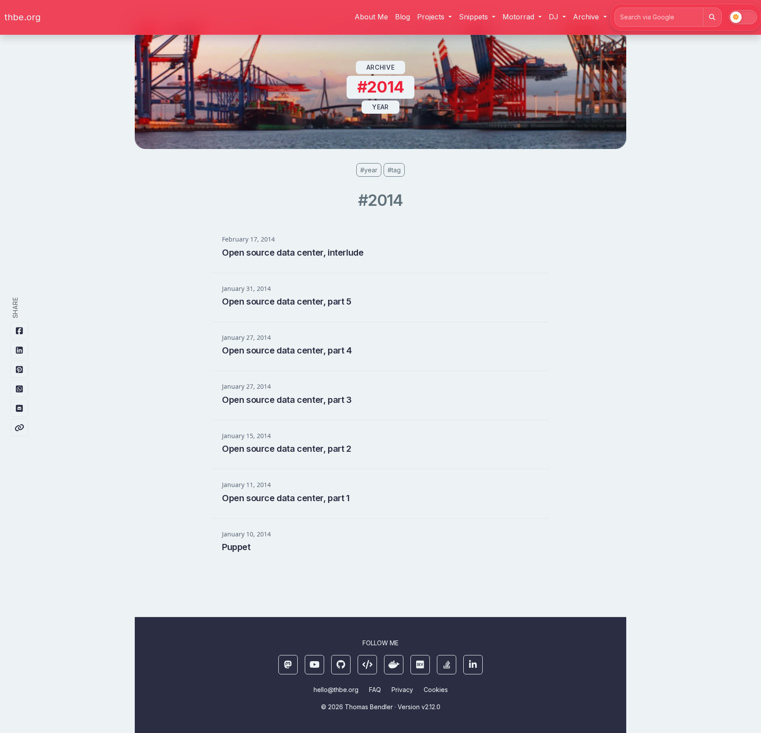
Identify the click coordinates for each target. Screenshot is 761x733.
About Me (371, 16)
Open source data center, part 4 (287, 350)
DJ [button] (555, 16)
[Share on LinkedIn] (19, 350)
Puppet (236, 547)
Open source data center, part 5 (286, 301)
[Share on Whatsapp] (19, 389)
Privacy (402, 689)
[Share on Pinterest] (19, 369)
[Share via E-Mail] (19, 408)
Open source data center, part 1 (286, 498)
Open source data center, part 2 (286, 448)
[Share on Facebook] (19, 330)
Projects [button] (432, 16)
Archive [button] (587, 16)
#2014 (380, 200)
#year (368, 170)
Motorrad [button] (519, 16)
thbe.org (22, 17)
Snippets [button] (474, 16)
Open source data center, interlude (292, 252)
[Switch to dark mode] (743, 17)
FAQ (375, 689)
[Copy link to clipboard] (19, 427)
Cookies (436, 689)
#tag (394, 170)
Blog (402, 16)
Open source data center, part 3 (287, 399)
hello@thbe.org (336, 689)
